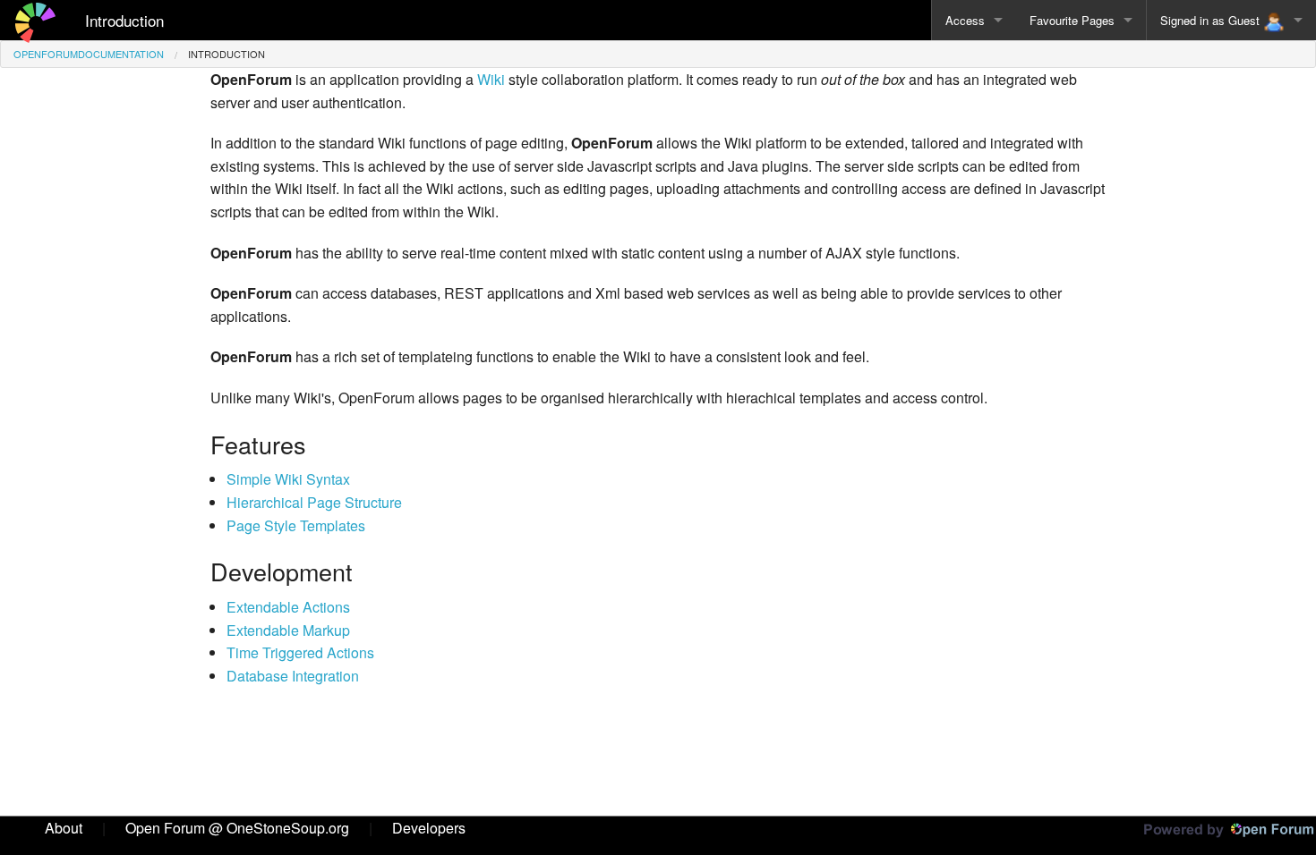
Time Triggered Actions (300, 652)
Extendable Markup (288, 630)
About (63, 827)
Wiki (491, 79)
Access (965, 20)
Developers (429, 827)
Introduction (124, 20)
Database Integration (292, 675)
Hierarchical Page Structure (314, 502)
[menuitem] (88, 54)
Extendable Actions (288, 607)
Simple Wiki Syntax (288, 479)
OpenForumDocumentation (88, 54)
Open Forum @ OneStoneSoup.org (237, 827)
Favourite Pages (1072, 20)
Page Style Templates (295, 525)
